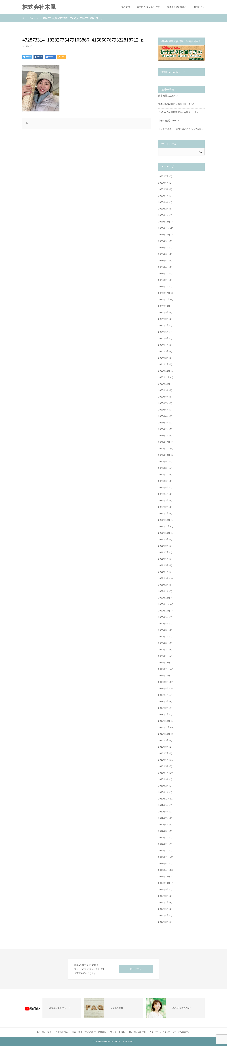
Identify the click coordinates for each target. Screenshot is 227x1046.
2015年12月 (164, 876)
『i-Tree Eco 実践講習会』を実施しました (178, 112)
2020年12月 (164, 597)
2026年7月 (163, 176)
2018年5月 (163, 766)
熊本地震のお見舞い (168, 95)
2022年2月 (163, 507)
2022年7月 (163, 474)
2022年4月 (163, 494)
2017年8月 (163, 811)
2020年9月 (163, 617)
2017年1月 (163, 850)
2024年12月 (164, 293)
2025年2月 (163, 280)
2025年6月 (163, 254)
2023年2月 (163, 429)
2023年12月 (164, 371)
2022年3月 (163, 500)
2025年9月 (163, 241)
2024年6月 (163, 332)
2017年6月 (163, 824)
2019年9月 (163, 682)
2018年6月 (163, 760)
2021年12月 (164, 520)
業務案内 (125, 7)
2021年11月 (164, 526)
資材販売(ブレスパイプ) (148, 7)
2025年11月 (164, 228)
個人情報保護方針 (137, 1032)
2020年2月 (163, 649)
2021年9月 (163, 539)
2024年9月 (163, 312)
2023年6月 (163, 409)
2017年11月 (164, 798)
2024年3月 (163, 351)
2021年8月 (163, 546)
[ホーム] (23, 18)
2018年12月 (164, 721)
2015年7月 (163, 902)
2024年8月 (163, 319)
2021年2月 (163, 585)
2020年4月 (163, 636)
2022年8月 (163, 468)
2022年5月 (163, 487)
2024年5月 (163, 338)
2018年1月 (163, 792)
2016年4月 (163, 870)
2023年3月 (163, 422)
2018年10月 (164, 734)
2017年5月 (163, 831)
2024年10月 (164, 306)
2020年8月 (163, 623)
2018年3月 (163, 779)
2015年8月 (163, 896)
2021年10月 (164, 533)
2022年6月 (163, 481)
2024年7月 (163, 325)
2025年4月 (163, 267)
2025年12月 (164, 221)
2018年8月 (163, 747)
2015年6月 (163, 909)
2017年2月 (163, 844)
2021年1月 (163, 591)
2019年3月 (163, 701)
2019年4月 (163, 695)
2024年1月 (163, 364)
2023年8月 (163, 396)
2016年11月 (164, 857)
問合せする (135, 969)
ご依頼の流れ (61, 1032)
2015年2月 (163, 922)
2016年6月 (163, 863)
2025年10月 (164, 234)
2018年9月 (163, 740)
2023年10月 (164, 384)
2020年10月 (164, 610)
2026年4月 (163, 196)
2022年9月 (163, 461)
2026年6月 (163, 183)
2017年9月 (163, 805)
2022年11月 (164, 448)
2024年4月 (163, 345)
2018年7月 (163, 753)
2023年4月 (163, 416)
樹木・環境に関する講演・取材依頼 (89, 1032)
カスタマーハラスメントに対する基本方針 (170, 1032)
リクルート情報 (117, 1032)
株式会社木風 (41, 7)
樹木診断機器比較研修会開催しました (176, 104)
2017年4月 (163, 837)
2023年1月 (163, 435)
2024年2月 (163, 358)
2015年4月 (163, 915)
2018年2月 (163, 785)
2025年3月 (163, 273)
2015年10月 (164, 883)
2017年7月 (163, 818)
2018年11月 (164, 727)
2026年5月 (163, 189)
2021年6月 (163, 559)
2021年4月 (163, 572)
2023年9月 (163, 390)
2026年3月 (163, 202)
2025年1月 (163, 286)
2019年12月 (164, 662)
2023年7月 (163, 403)
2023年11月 (164, 377)
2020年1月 (163, 656)
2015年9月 (163, 889)
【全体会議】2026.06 (168, 120)
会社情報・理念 (44, 1032)
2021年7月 (163, 552)
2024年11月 (164, 299)
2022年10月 (164, 455)
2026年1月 (163, 215)
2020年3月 (163, 643)
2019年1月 (163, 714)
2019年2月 (163, 708)
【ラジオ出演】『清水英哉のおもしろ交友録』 (181, 129)
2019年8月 (163, 688)
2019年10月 (164, 675)
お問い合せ (199, 7)
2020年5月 (163, 630)
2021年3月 (163, 578)
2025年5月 (163, 260)
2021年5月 (163, 565)
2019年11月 (164, 669)
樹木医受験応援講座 (177, 7)
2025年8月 (163, 247)
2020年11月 (164, 604)
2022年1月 (163, 513)
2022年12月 (164, 442)
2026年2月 (163, 208)
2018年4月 (163, 773)
